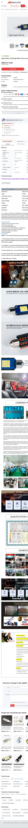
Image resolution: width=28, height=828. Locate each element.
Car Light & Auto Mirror (23, 9)
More (2, 818)
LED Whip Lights (16, 781)
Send (12, 705)
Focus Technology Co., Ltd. (16, 822)
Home (2, 9)
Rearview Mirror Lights (17, 783)
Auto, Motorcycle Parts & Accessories (11, 9)
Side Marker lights (4, 781)
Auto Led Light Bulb (16, 812)
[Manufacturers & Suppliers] (14, 2)
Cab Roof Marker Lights (6, 783)
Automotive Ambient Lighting (8, 803)
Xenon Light (18, 800)
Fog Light (4, 800)
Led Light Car (15, 809)
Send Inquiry (13, 69)
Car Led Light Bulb (6, 812)
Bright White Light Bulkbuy (18, 815)
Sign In (3, 135)
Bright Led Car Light (6, 815)
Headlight (11, 800)
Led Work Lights (16, 786)
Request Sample (24, 72)
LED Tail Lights (4, 786)
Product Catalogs (19, 778)
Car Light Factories (6, 809)
